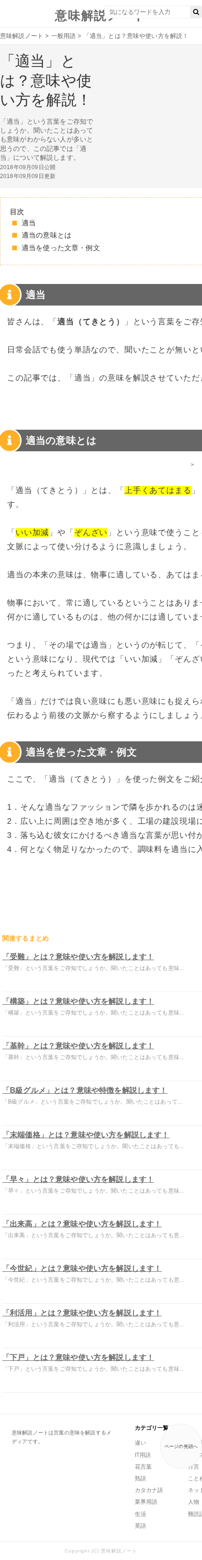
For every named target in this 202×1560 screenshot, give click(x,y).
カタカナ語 (149, 1490)
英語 (140, 1526)
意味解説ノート (101, 15)
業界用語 (146, 1502)
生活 (140, 1514)
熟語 (140, 1478)
